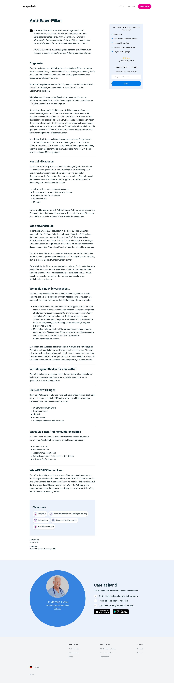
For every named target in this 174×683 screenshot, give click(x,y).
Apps (71, 657)
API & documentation (108, 649)
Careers (140, 653)
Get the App (144, 6)
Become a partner (106, 653)
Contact (140, 649)
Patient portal (74, 649)
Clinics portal (74, 653)
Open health (104, 657)
